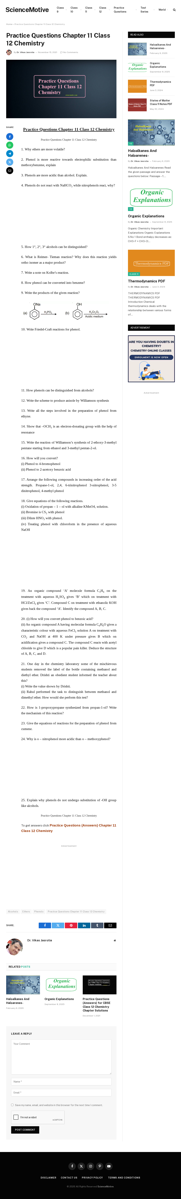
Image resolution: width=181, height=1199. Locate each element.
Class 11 (88, 9)
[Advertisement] (76, 218)
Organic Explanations (59, 999)
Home (9, 24)
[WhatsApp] (9, 145)
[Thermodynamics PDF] (137, 86)
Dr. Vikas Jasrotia (25, 52)
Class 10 (74, 9)
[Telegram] (9, 153)
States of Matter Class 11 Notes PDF (161, 102)
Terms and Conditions (124, 1177)
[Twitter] (9, 162)
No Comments (70, 52)
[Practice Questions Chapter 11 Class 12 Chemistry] (61, 117)
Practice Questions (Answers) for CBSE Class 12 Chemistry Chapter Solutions (96, 1004)
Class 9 (60, 9)
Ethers (26, 911)
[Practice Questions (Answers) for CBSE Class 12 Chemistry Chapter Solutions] (99, 984)
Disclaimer (48, 1177)
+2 (130, 144)
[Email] (9, 170)
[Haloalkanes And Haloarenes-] (23, 984)
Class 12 (102, 9)
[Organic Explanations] (61, 984)
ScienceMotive (106, 1186)
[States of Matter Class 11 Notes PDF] (137, 104)
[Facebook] (9, 136)
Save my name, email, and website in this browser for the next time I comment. (59, 1105)
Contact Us (69, 1177)
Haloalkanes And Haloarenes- (17, 1001)
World (162, 9)
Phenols (38, 911)
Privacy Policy (93, 1177)
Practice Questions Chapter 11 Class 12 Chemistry (76, 911)
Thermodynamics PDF (160, 83)
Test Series (144, 9)
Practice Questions (120, 9)
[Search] (174, 10)
